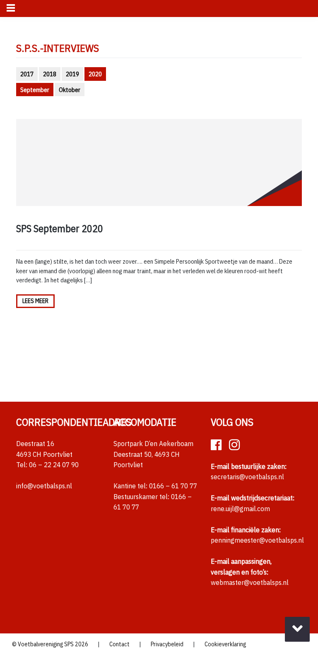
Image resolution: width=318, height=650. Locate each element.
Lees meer (35, 301)
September (34, 89)
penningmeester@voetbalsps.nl (257, 540)
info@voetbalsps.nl (44, 485)
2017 (27, 74)
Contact (119, 644)
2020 (95, 74)
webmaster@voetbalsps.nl (250, 582)
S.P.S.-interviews (57, 48)
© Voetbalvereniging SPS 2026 (50, 644)
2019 (72, 74)
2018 (49, 74)
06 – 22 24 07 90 (54, 464)
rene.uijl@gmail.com (240, 508)
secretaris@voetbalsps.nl (247, 476)
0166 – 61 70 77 (173, 485)
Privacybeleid (167, 644)
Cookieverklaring (225, 644)
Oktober (69, 89)
